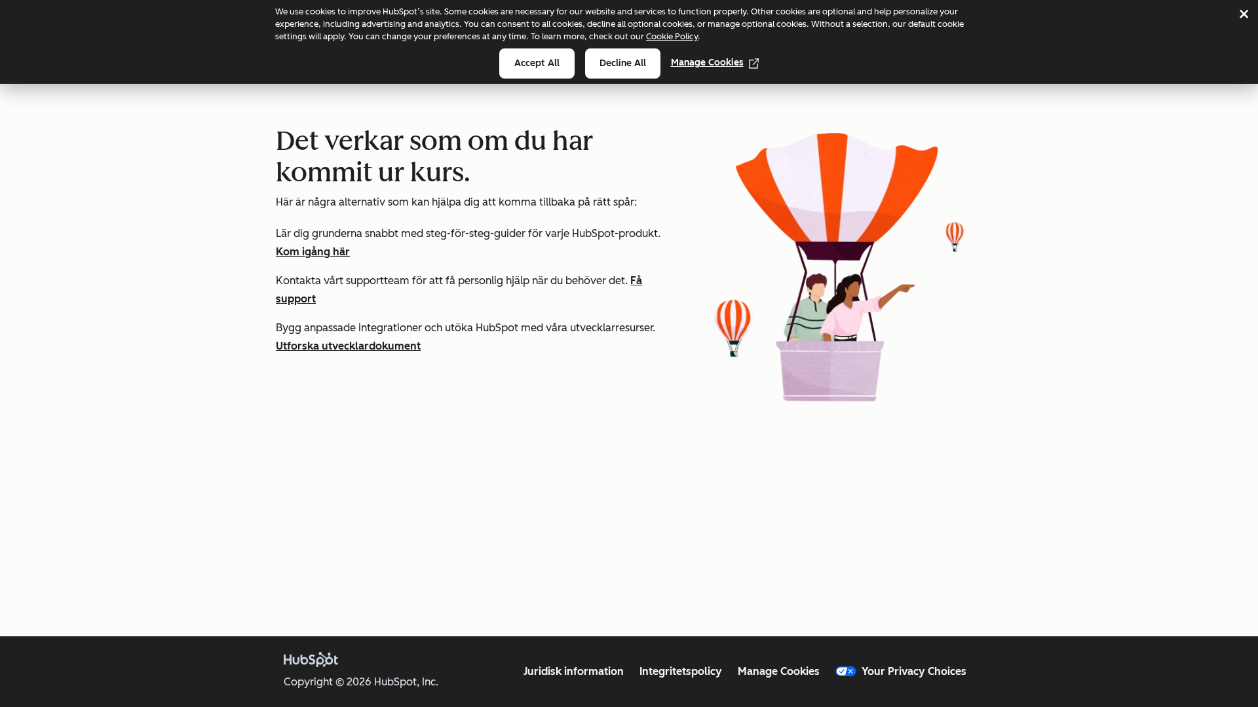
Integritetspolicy (680, 671)
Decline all (623, 63)
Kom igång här (313, 251)
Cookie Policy (672, 36)
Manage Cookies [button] (779, 671)
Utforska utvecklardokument (348, 346)
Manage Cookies (707, 62)
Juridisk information (574, 671)
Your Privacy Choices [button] (914, 671)
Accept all (537, 63)
